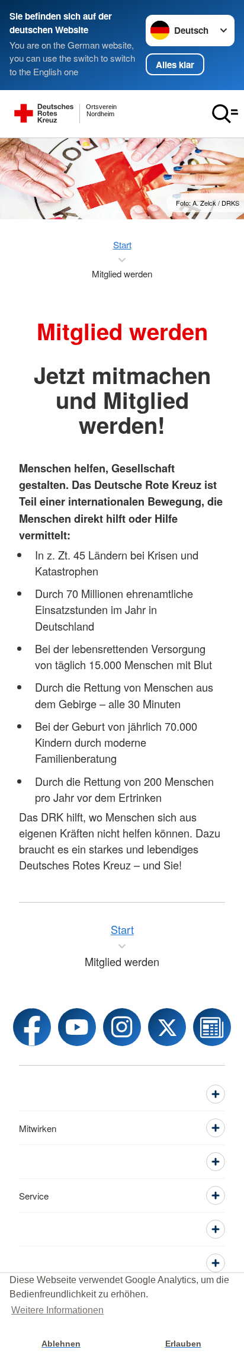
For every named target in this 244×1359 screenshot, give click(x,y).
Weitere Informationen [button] (57, 1310)
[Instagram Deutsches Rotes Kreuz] (122, 1027)
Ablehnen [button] (61, 1343)
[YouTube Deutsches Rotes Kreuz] (77, 1027)
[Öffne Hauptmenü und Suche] (225, 114)
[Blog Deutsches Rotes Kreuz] (212, 1027)
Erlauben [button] (183, 1343)
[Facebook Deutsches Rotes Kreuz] (32, 1027)
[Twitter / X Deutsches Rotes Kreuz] (167, 1027)
